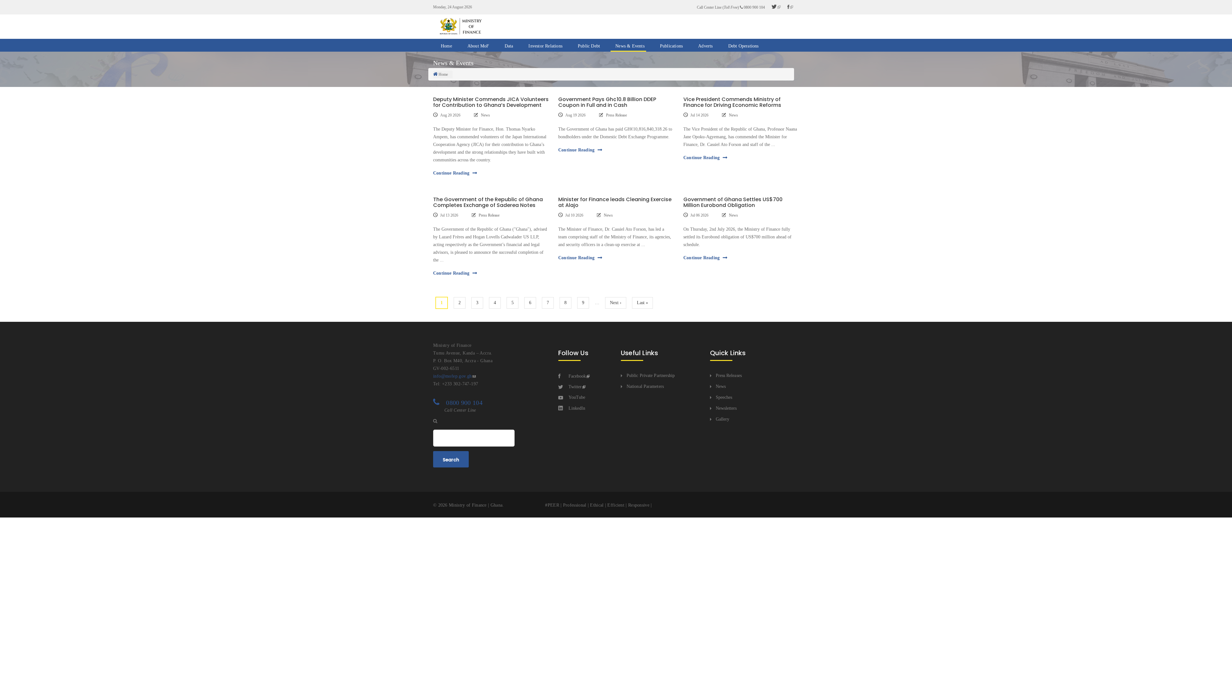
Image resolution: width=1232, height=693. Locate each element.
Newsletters (726, 408)
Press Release (616, 115)
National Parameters (645, 386)
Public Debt (589, 46)
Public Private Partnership (651, 375)
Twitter (575, 386)
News (485, 115)
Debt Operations (743, 46)
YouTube (577, 397)
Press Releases (729, 375)
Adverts (705, 46)
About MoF (478, 46)
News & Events (630, 46)
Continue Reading (451, 173)
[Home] (460, 26)
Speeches (724, 397)
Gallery (723, 419)
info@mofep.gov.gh (452, 376)
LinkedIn (577, 408)
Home (446, 46)
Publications (671, 46)
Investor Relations (545, 46)
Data (509, 46)
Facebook (577, 376)
